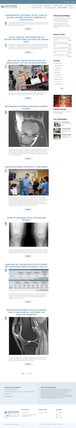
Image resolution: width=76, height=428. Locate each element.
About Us (71, 7)
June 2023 (57, 70)
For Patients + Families (69, 2)
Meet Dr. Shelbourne (37, 5)
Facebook (60, 412)
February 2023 (58, 74)
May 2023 (57, 72)
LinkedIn (59, 417)
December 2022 (58, 77)
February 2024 (58, 63)
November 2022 (58, 79)
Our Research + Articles (50, 7)
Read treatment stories (58, 111)
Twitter (59, 414)
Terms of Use (41, 424)
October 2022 (58, 81)
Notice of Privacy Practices (48, 424)
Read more (29, 29)
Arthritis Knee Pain (57, 5)
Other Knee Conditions (36, 7)
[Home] (9, 6)
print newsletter (59, 23)
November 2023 (58, 65)
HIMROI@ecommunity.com (12, 389)
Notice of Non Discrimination (58, 424)
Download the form (8, 396)
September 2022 (58, 84)
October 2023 (58, 68)
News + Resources (62, 7)
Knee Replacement (69, 5)
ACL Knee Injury (47, 5)
